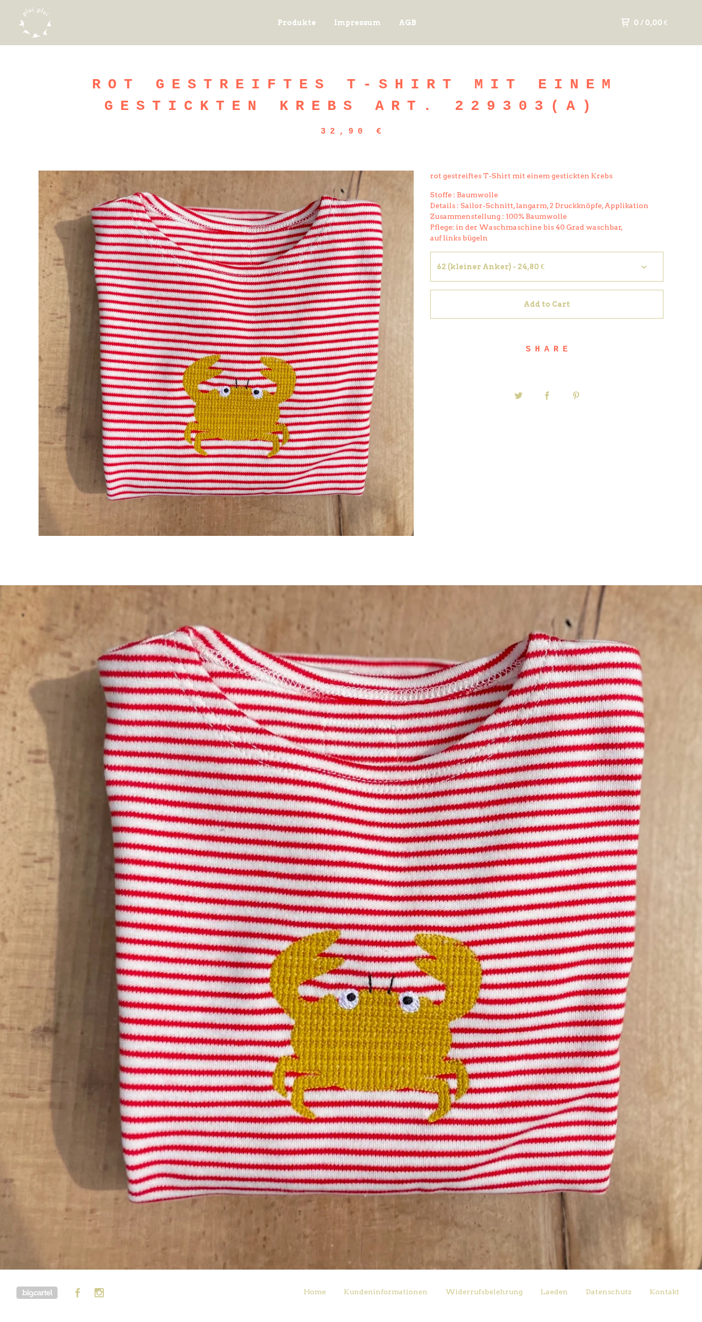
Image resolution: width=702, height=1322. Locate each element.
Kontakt (664, 1292)
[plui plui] (69, 23)
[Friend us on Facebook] (77, 1294)
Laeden (554, 1292)
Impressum (357, 22)
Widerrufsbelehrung (484, 1292)
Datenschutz (609, 1292)
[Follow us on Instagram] (99, 1294)
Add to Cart (547, 304)
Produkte (297, 22)
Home (315, 1292)
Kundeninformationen (386, 1292)
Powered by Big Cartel (37, 1293)
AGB (407, 22)
